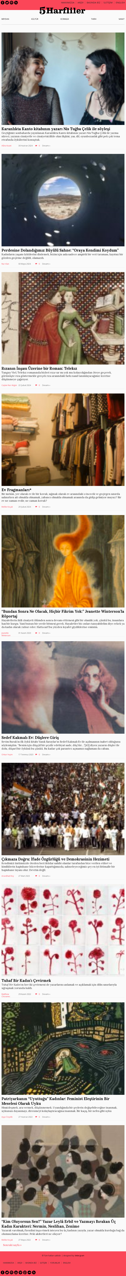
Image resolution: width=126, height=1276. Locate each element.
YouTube (16, 1272)
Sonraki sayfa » (12, 1245)
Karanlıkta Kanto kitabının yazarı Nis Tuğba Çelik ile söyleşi (56, 128)
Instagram (11, 2)
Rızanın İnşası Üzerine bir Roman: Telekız (39, 368)
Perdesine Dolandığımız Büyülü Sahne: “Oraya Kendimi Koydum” (60, 250)
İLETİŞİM (108, 2)
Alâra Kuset (6, 145)
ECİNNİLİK (65, 19)
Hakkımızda (67, 2)
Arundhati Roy (8, 876)
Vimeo (20, 1272)
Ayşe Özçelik (7, 1117)
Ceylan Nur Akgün (9, 385)
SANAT (121, 19)
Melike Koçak (7, 507)
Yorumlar (55, 1263)
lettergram (79, 1255)
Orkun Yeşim (7, 754)
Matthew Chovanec (6, 995)
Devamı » (46, 145)
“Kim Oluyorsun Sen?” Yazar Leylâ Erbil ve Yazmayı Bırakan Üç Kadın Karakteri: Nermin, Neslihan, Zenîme (59, 1224)
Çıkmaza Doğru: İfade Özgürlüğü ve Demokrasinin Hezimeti (55, 859)
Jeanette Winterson (6, 634)
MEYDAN (5, 19)
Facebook (2, 2)
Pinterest (25, 1272)
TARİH (93, 19)
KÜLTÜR (34, 19)
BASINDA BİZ (93, 2)
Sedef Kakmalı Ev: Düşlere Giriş (30, 737)
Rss (16, 2)
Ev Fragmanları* (17, 489)
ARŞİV (80, 2)
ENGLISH (120, 2)
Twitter (7, 2)
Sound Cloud (29, 1272)
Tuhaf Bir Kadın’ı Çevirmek (26, 980)
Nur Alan (5, 264)
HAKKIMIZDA (8, 1263)
